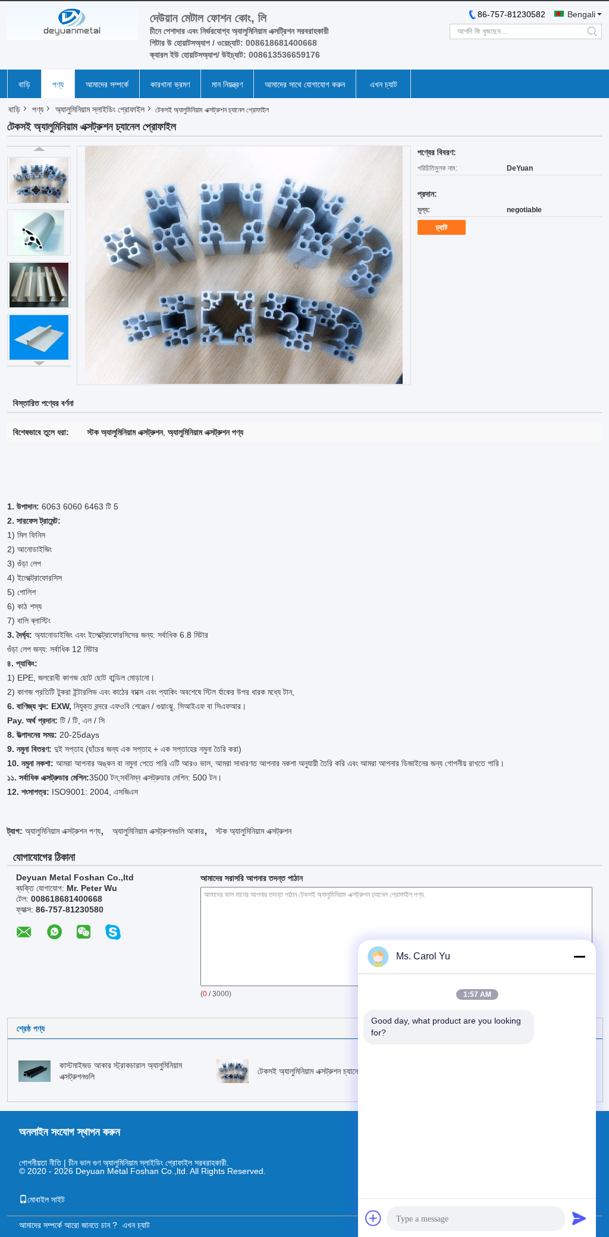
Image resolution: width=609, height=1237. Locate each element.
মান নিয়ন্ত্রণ (227, 84)
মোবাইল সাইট (46, 1199)
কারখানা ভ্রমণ (170, 84)
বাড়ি (24, 84)
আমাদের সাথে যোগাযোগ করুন (305, 84)
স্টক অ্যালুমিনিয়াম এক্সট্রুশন (253, 831)
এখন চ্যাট (383, 84)
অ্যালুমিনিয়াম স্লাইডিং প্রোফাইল (100, 109)
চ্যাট (441, 227)
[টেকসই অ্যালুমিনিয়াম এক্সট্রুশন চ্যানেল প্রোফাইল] (39, 180)
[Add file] (373, 1218)
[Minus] (579, 956)
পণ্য (58, 84)
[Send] (579, 1218)
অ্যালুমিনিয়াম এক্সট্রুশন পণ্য (63, 831)
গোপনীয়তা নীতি (40, 1162)
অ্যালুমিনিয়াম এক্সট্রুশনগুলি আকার (158, 831)
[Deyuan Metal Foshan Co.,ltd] (72, 22)
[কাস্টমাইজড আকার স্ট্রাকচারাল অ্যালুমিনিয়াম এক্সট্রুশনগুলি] (34, 1070)
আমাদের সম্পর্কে (107, 84)
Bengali (581, 14)
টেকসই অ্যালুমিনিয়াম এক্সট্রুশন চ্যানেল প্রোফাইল (324, 1071)
